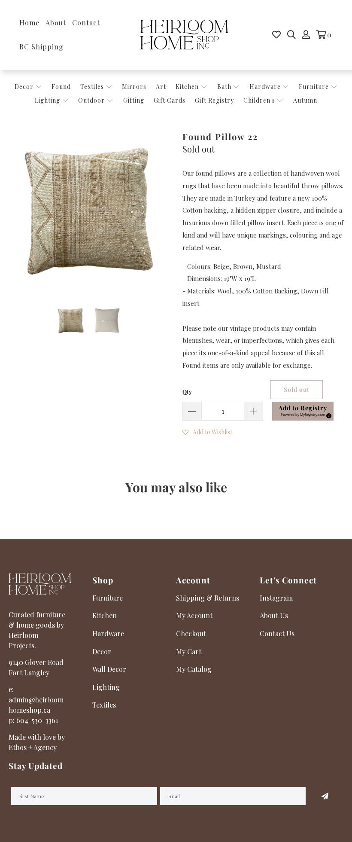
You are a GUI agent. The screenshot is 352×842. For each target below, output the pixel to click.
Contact (86, 22)
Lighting (48, 100)
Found (61, 86)
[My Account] (306, 35)
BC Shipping (41, 46)
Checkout (191, 633)
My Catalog (194, 669)
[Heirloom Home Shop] (184, 35)
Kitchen (187, 86)
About (56, 22)
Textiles (93, 86)
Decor (25, 86)
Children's (260, 100)
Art (161, 86)
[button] (207, 431)
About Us (274, 615)
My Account (194, 615)
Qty (187, 391)
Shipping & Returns (207, 597)
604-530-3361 (37, 720)
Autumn (305, 100)
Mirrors (134, 86)
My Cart (188, 651)
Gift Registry (214, 100)
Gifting (133, 100)
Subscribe (324, 796)
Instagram (276, 597)
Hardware (265, 86)
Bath (225, 86)
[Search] (291, 35)
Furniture (314, 86)
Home (29, 22)
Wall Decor (109, 669)
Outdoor (92, 100)
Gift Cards (169, 100)
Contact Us (277, 633)
